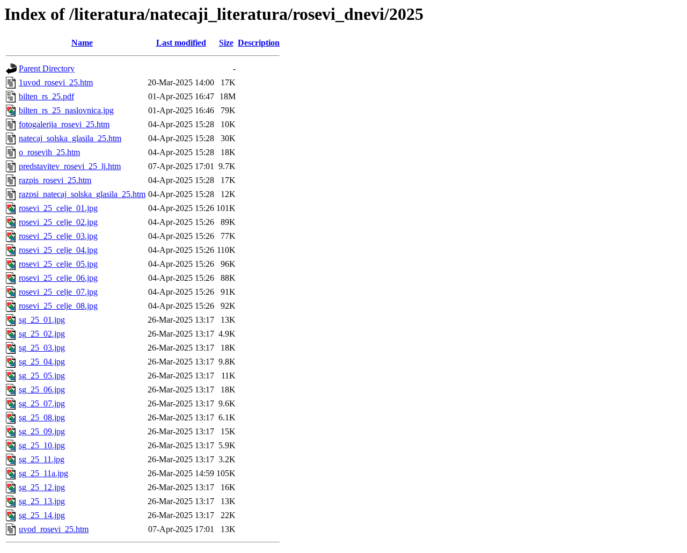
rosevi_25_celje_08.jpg (58, 305)
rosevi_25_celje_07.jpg (58, 291)
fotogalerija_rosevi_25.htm (64, 124)
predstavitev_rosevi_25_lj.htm (70, 166)
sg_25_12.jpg (42, 487)
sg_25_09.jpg (42, 431)
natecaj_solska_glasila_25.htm (70, 138)
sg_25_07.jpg (42, 403)
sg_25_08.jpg (42, 417)
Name (82, 42)
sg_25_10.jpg (42, 445)
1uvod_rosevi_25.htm (56, 82)
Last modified (181, 42)
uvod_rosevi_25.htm (54, 529)
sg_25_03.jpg (42, 347)
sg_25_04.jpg (42, 361)
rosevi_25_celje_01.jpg (58, 208)
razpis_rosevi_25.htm (55, 180)
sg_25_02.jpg (42, 333)
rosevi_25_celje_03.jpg (58, 236)
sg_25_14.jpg (42, 515)
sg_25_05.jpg (42, 375)
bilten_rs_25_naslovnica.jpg (66, 110)
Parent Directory (47, 68)
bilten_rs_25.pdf (46, 96)
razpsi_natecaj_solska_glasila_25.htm (82, 194)
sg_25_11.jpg (41, 459)
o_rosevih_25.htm (49, 152)
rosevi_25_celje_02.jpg (58, 222)
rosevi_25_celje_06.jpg (58, 277)
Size (226, 42)
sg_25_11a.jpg (43, 473)
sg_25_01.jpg (42, 319)
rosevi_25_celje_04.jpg (58, 249)
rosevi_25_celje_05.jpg (58, 263)
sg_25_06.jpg (42, 389)
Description (259, 42)
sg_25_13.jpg (42, 501)
